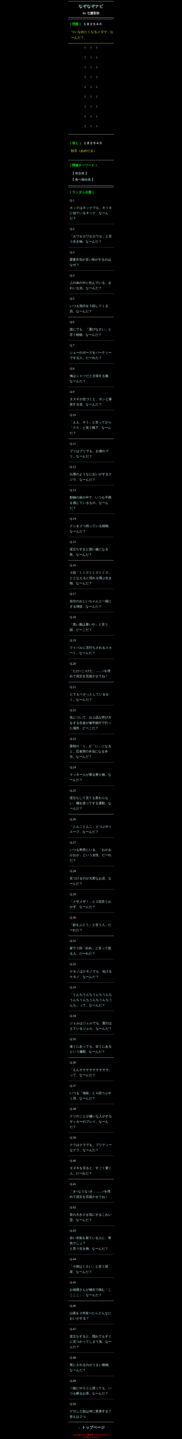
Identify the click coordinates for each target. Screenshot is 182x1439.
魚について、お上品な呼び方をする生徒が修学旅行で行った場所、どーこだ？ (90, 723)
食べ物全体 (83, 179)
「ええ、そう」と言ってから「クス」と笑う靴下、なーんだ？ (91, 427)
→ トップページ (91, 1427)
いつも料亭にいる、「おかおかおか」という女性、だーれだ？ (91, 855)
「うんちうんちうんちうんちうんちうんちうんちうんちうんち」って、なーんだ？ (91, 1000)
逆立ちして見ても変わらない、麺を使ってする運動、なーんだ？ (90, 803)
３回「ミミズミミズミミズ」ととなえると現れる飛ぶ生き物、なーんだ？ (91, 578)
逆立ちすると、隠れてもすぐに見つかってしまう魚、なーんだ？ (91, 1342)
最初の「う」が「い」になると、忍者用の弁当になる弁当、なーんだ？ (90, 751)
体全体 (79, 173)
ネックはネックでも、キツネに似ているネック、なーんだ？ (91, 213)
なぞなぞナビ (91, 6)
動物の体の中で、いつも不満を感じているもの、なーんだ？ (90, 503)
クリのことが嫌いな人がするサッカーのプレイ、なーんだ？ (91, 1121)
